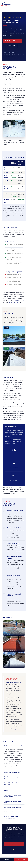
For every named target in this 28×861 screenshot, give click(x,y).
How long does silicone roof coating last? (13, 745)
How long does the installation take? (12, 812)
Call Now (7, 859)
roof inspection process (18, 300)
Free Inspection (21, 859)
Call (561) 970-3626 (10, 45)
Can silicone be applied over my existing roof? (12, 777)
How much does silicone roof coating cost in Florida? (12, 783)
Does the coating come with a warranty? (12, 807)
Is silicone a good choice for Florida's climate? (12, 789)
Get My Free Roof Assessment (12, 40)
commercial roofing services (13, 729)
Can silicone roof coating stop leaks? (12, 772)
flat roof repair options (14, 302)
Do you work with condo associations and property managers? (12, 817)
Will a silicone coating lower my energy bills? (12, 801)
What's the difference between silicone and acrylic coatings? (12, 795)
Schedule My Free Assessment (14, 844)
